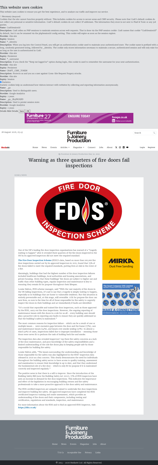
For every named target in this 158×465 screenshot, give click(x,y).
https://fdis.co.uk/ (27, 407)
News (44, 147)
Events (54, 147)
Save (22, 111)
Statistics (6, 82)
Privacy (88, 452)
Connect (92, 147)
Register (151, 147)
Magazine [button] (78, 147)
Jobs (101, 147)
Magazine (84, 444)
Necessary (11, 16)
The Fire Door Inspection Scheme (34, 260)
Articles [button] (64, 147)
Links (98, 452)
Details (3, 111)
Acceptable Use (74, 452)
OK (27, 111)
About (110, 147)
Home (35, 147)
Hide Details (12, 111)
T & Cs (61, 452)
